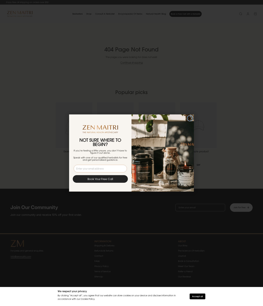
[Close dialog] (190, 118)
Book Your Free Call (100, 179)
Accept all (197, 296)
